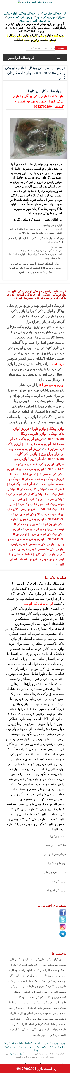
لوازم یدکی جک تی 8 (54, 13)
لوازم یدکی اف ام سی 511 (34, 20)
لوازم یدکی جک (58, 881)
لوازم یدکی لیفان (32, 1043)
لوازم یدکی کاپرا (45, 1046)
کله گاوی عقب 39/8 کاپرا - (24, 965)
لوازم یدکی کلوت (46, 17)
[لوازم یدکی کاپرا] (35, 1)
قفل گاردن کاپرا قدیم (56, 845)
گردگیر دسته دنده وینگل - (30, 997)
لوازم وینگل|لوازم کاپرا (21, 1053)
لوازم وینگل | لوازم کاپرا (47, 429)
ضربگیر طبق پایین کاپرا (55, 854)
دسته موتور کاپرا (58, 836)
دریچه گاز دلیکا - (15, 1008)
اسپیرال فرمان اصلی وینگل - (23, 975)
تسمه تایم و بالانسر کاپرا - (21, 959)
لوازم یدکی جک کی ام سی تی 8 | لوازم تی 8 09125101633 (38, 534)
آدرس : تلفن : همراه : (35, 28)
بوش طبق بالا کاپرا (57, 863)
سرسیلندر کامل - (49, 965)
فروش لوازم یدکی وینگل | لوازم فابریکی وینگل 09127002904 (38, 434)
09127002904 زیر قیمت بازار (36, 1068)
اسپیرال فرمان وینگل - (43, 1029)
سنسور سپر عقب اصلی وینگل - (35, 1013)
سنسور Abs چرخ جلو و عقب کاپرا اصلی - (44, 991)
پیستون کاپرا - (48, 975)
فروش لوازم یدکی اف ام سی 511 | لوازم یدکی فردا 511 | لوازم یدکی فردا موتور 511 (35, 444)
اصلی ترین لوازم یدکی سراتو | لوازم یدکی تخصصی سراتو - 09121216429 (39, 464)
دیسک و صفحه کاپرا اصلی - (32, 981)
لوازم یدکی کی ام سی (20, 17)
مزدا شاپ (57, 364)
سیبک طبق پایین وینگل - (35, 1018)
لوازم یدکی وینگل (29, 13)
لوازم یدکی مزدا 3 (51, 385)
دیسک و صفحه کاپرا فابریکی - (50, 970)
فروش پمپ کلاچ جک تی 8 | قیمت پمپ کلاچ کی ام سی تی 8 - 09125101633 (35, 514)
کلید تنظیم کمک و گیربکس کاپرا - (48, 1002)
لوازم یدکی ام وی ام (56, 890)
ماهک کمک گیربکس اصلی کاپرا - (38, 1024)
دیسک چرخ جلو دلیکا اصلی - (36, 986)
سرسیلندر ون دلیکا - (18, 1002)
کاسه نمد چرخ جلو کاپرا (55, 872)
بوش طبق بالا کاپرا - (37, 1008)
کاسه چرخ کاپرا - (57, 1035)
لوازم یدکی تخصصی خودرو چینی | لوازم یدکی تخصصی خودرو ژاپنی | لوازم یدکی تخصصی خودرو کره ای (36, 544)
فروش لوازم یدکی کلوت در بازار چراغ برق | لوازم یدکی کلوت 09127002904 (36, 454)
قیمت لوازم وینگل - (56, 997)
